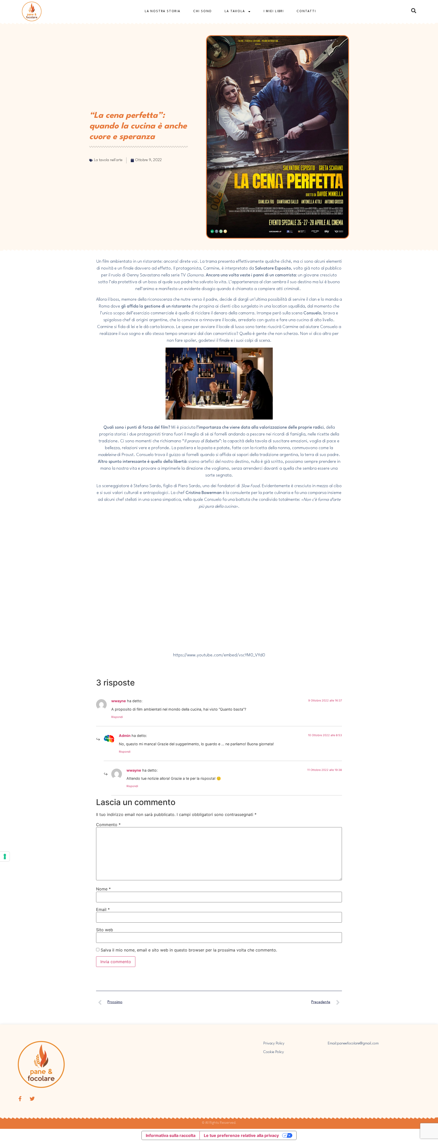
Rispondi (117, 717)
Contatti (306, 11)
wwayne (118, 701)
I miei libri (274, 11)
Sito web (104, 930)
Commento (108, 825)
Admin (125, 735)
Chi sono (202, 11)
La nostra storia (162, 11)
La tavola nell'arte (108, 160)
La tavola (235, 11)
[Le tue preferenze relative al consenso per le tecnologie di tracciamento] (5, 856)
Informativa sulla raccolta (170, 1135)
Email (103, 909)
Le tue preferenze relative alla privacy (241, 1135)
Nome (103, 889)
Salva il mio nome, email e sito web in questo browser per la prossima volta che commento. (189, 950)
